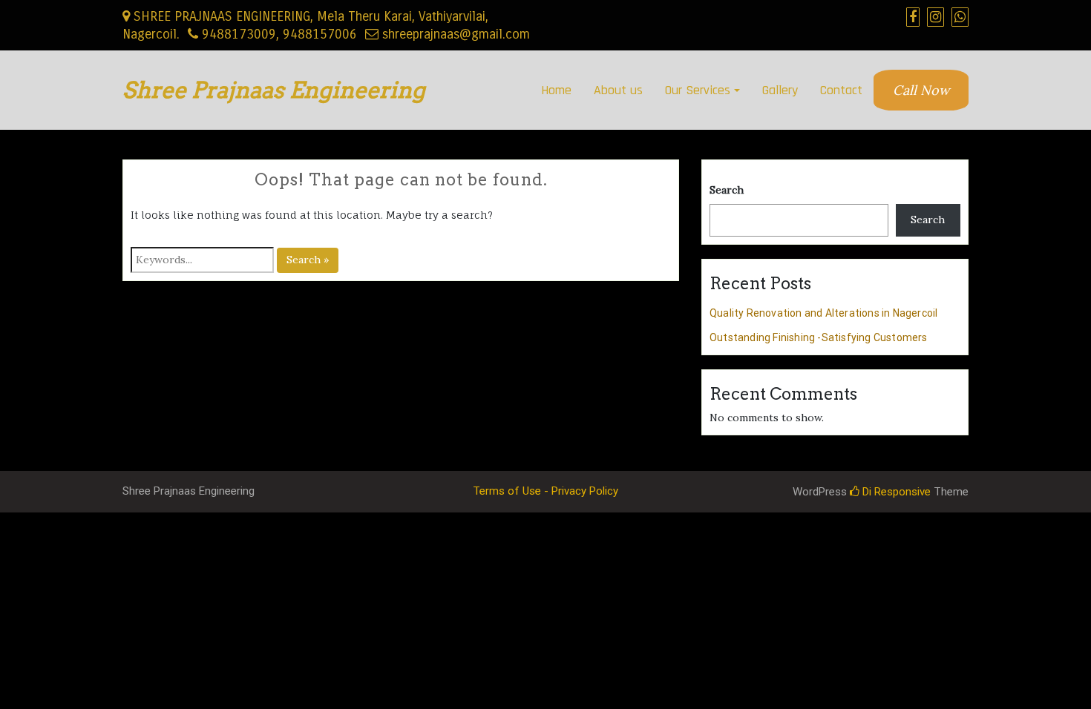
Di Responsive (895, 491)
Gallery (780, 90)
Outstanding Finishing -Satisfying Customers (819, 337)
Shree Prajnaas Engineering (273, 89)
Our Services (697, 90)
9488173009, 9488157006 (277, 34)
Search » (307, 259)
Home (556, 90)
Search (727, 190)
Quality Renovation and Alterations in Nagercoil (823, 313)
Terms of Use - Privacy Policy (545, 491)
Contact (841, 90)
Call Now (921, 90)
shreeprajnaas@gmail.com (454, 34)
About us (618, 90)
